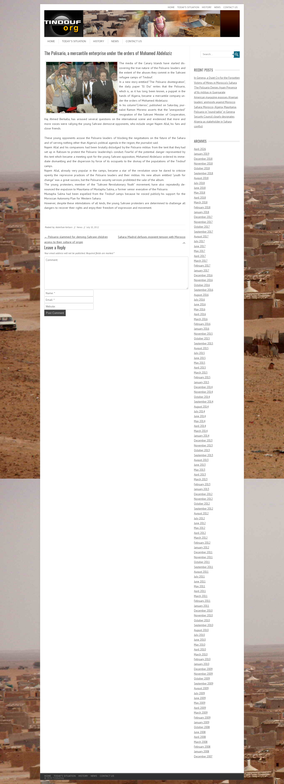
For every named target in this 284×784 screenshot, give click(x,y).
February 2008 (202, 746)
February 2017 (202, 265)
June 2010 (200, 639)
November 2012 (203, 499)
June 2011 (200, 581)
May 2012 (199, 528)
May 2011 (199, 586)
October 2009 (202, 678)
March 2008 (200, 742)
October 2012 (202, 503)
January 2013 (201, 489)
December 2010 (203, 610)
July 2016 (199, 299)
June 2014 (200, 416)
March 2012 (200, 537)
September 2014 (203, 401)
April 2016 (200, 314)
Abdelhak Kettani (64, 227)
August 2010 (201, 630)
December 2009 (203, 669)
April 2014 (200, 426)
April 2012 (200, 533)
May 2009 (199, 703)
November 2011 (203, 557)
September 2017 (203, 231)
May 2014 (199, 421)
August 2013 (201, 460)
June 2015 (200, 358)
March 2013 (200, 479)
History (206, 7)
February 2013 (202, 484)
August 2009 (201, 688)
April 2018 (200, 197)
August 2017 (201, 236)
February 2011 (202, 601)
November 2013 (203, 445)
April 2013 (200, 474)
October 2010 (202, 620)
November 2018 (203, 163)
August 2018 (201, 178)
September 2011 (203, 567)
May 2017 (199, 251)
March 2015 (200, 372)
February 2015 (202, 377)
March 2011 (200, 596)
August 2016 (201, 295)
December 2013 (203, 440)
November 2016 (203, 280)
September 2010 (203, 625)
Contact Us (230, 7)
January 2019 (201, 154)
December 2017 (203, 217)
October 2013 (202, 450)
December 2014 (203, 387)
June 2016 (200, 304)
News (217, 7)
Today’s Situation (188, 7)
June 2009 (200, 698)
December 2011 (203, 552)
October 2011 (202, 562)
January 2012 (201, 547)
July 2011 (199, 576)
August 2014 (201, 406)
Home (171, 7)
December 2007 (203, 756)
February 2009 (202, 717)
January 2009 (201, 722)
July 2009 (199, 693)
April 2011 (200, 591)
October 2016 (202, 285)
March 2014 (200, 431)
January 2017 (201, 270)
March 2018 (200, 202)
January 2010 (201, 664)
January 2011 (201, 606)
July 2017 (199, 241)
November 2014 (203, 392)
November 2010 (203, 615)
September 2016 (203, 290)
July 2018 (199, 183)
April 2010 (200, 649)
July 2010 (199, 635)
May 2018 (199, 192)
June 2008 (200, 732)
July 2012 (199, 518)
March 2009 (200, 712)
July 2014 (199, 411)
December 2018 (203, 159)
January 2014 (201, 435)
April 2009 (200, 708)
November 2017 (203, 222)
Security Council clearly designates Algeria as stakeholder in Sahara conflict (214, 121)
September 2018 (203, 173)
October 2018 (202, 168)
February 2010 (202, 659)
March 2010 (200, 654)
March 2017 (200, 261)
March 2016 (200, 319)
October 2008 (202, 727)
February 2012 (202, 542)
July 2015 (199, 353)
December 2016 (203, 275)
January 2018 (201, 212)
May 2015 (199, 363)
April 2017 (200, 256)
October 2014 (202, 397)
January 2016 (201, 329)
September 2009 (203, 683)
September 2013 (203, 455)
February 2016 (202, 324)
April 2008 (200, 737)
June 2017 (200, 246)
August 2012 (201, 513)
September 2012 (203, 508)
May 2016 (199, 309)
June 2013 (200, 465)
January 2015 (201, 382)
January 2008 (201, 751)
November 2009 (203, 674)
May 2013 (199, 470)
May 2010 (199, 644)
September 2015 (203, 343)
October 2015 (202, 338)
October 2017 (202, 227)
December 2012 (203, 494)
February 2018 (202, 207)
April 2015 (200, 367)
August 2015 (201, 348)
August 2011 (201, 572)
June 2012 (200, 523)
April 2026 (200, 149)
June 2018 (200, 188)
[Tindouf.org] (142, 36)
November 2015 (203, 333)
